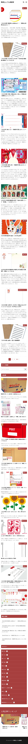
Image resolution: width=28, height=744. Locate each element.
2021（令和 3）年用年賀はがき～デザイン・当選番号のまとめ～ (14, 606)
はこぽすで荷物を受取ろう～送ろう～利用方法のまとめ (12, 535)
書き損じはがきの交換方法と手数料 (8, 558)
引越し (5, 676)
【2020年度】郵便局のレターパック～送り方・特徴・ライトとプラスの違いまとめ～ (14, 488)
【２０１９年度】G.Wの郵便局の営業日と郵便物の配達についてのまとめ (13, 440)
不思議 (5, 662)
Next (17, 359)
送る (25, 325)
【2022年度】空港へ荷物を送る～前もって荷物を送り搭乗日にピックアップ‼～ (13, 94)
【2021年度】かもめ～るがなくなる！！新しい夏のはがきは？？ (13, 512)
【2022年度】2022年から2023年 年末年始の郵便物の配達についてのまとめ (13, 59)
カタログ (5, 658)
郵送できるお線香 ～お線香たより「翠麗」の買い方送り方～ (13, 416)
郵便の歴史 (6, 695)
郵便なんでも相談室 (7, 2)
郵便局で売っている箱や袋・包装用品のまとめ (11, 394)
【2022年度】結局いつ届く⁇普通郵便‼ (10, 340)
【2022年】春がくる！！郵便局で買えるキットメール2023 (13, 130)
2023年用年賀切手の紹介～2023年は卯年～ (11, 235)
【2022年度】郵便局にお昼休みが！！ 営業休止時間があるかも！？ (13, 24)
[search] (25, 369)
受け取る (24, 424)
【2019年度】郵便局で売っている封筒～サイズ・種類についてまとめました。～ (14, 464)
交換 (4, 665)
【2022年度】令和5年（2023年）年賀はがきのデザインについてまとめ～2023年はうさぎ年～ (13, 305)
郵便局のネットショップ (8, 702)
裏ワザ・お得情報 (23, 543)
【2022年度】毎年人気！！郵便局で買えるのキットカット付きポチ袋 (13, 165)
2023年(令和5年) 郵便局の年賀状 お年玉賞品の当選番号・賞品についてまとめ (13, 270)
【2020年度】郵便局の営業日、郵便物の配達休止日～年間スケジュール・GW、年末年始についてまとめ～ (14, 582)
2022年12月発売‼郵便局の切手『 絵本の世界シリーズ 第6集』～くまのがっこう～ (13, 201)
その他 (5, 654)
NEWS (25, 8)
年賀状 (25, 220)
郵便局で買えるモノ (23, 114)
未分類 (25, 149)
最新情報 (24, 43)
